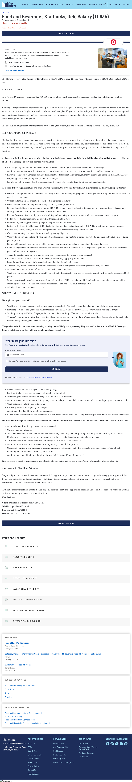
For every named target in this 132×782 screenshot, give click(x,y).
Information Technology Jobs (64, 762)
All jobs (8, 697)
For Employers (84, 743)
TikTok (7, 657)
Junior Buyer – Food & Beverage (18, 665)
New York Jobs (59, 743)
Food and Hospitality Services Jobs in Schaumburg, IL (28, 723)
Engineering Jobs (59, 755)
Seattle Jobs (58, 751)
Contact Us (32, 770)
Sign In (126, 4)
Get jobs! (56, 369)
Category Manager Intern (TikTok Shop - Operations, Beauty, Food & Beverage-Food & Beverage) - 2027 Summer (54, 654)
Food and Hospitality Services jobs (20, 685)
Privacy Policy (47, 378)
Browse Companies (35, 755)
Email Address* (14, 350)
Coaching (81, 4)
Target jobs (10, 693)
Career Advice (33, 758)
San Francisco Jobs (60, 747)
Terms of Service (34, 378)
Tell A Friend (83, 756)
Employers (114, 4)
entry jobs (9, 689)
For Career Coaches (86, 753)
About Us (31, 743)
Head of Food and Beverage (17, 643)
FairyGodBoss (33, 774)
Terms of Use (33, 762)
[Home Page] (8, 5)
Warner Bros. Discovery (14, 646)
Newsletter (95, 4)
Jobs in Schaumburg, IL (15, 716)
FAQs (30, 747)
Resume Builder (54, 4)
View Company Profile (14, 71)
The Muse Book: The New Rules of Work (88, 748)
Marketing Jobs (59, 758)
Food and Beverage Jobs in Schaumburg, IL (23, 713)
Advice (69, 4)
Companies (37, 4)
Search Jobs (32, 751)
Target (5, 12)
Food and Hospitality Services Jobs (20, 720)
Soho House (10, 668)
